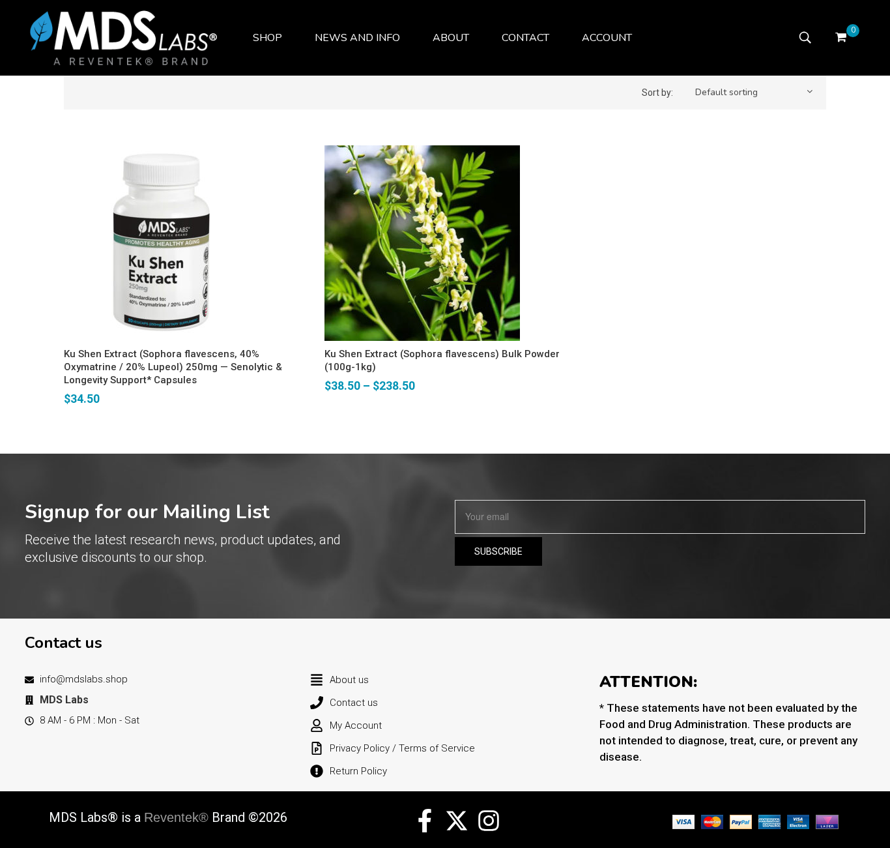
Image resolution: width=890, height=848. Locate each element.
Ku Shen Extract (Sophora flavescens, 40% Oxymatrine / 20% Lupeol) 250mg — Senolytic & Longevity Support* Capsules (173, 367)
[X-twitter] (456, 820)
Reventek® (176, 817)
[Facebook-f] (425, 820)
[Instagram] (488, 820)
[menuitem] (267, 38)
